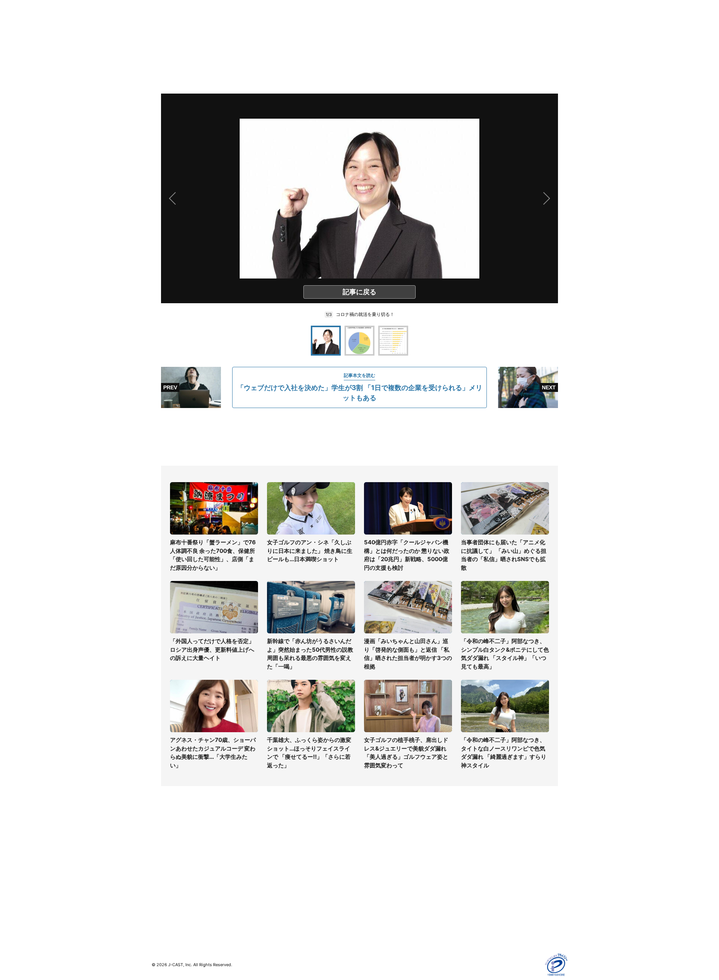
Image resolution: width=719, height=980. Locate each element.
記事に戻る (359, 292)
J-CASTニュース (276, 844)
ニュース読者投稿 (380, 876)
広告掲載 (474, 898)
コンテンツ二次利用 (487, 920)
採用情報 (370, 855)
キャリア (162, 887)
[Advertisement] (359, 437)
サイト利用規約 (482, 855)
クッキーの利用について (492, 887)
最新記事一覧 (167, 844)
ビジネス (162, 898)
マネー (159, 876)
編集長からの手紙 (380, 887)
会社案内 (370, 844)
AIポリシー (476, 876)
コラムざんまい (170, 855)
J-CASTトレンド (276, 855)
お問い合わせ (375, 865)
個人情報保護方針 (485, 844)
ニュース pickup (171, 865)
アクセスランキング (175, 909)
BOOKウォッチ (274, 881)
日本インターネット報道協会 (498, 931)
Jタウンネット (273, 903)
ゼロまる (266, 913)
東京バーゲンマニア (279, 892)
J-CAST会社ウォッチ (281, 865)
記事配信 (474, 909)
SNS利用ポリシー (485, 865)
